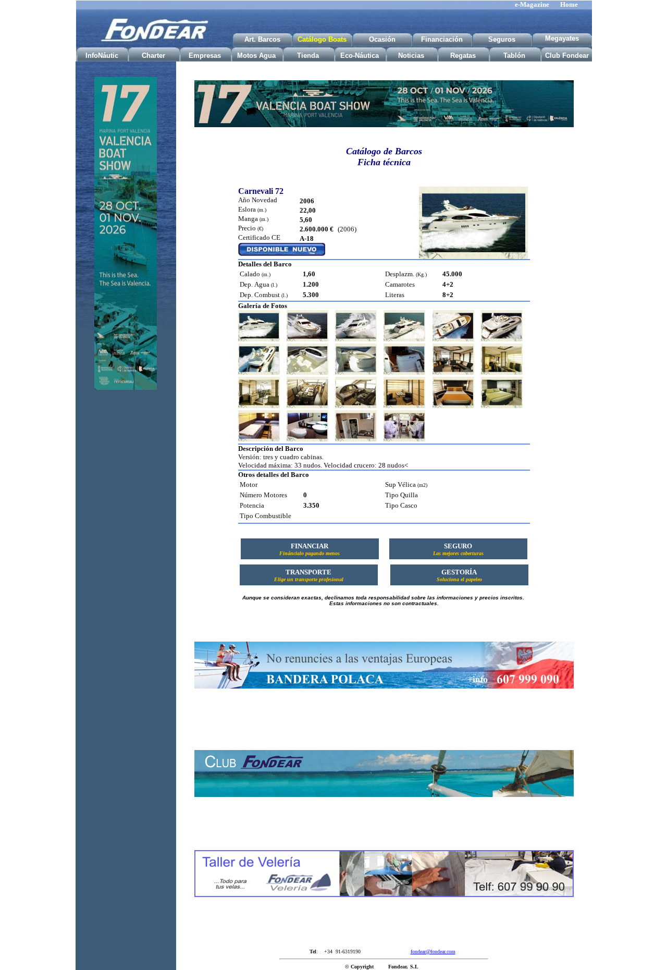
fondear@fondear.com (433, 951)
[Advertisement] (125, 562)
